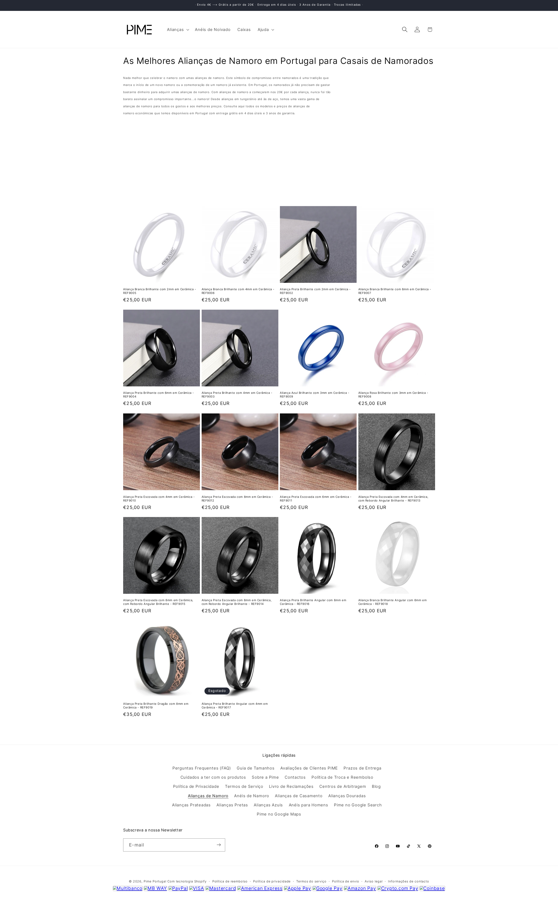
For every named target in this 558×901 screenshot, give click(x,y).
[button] (178, 29)
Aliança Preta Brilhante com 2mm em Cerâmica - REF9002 (315, 291)
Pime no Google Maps (279, 814)
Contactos (295, 777)
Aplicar (279, 185)
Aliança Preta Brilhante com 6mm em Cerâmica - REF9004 (158, 394)
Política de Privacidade (196, 786)
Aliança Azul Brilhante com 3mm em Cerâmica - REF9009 (314, 394)
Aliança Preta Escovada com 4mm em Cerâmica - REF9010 (159, 498)
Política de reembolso (230, 881)
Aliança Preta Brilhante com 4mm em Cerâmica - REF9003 (237, 394)
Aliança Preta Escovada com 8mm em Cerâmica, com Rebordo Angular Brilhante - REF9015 (158, 602)
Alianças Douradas (347, 795)
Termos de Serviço (244, 786)
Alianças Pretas (232, 805)
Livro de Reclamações (291, 786)
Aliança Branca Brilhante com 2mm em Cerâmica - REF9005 (159, 291)
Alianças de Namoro (208, 795)
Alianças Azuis (268, 805)
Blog (376, 786)
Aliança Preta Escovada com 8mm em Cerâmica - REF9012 (237, 498)
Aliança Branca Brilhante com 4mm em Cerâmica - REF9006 (238, 291)
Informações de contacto (408, 881)
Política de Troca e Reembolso (342, 777)
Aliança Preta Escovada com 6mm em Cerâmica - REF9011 (315, 498)
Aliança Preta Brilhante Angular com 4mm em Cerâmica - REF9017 (235, 705)
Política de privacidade (272, 881)
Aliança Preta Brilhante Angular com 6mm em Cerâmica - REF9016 (313, 602)
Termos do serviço (311, 881)
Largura (131, 153)
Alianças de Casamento (298, 795)
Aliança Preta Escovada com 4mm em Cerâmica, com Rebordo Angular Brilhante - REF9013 (393, 498)
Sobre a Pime (265, 777)
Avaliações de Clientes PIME (309, 768)
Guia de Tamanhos (255, 768)
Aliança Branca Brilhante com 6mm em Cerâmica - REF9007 (394, 291)
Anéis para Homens (308, 805)
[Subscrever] (219, 845)
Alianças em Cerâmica (144, 133)
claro (430, 124)
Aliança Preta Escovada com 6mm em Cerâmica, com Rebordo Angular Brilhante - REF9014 (237, 602)
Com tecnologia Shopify (187, 881)
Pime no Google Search (358, 805)
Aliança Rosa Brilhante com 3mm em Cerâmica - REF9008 (393, 394)
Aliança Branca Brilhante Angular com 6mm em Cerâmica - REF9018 (392, 602)
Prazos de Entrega (362, 768)
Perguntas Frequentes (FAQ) (201, 768)
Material (131, 124)
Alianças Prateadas (191, 805)
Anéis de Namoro (251, 795)
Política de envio (345, 881)
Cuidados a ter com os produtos (213, 777)
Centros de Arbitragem (342, 786)
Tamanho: (133, 139)
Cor (127, 162)
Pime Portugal (155, 881)
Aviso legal (373, 881)
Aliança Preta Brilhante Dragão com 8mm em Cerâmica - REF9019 (156, 705)
